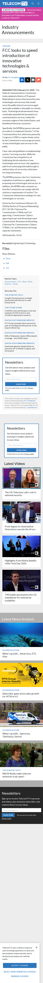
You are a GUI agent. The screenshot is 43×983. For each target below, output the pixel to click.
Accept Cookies (19, 965)
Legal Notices (32, 407)
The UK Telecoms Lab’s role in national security (20, 494)
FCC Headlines (13, 77)
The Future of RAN (13, 308)
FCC (19, 282)
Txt (7, 268)
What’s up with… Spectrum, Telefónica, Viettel (16, 735)
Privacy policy (29, 454)
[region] (20, 963)
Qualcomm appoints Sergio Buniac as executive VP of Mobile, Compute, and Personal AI (20, 348)
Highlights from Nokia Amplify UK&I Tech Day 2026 (20, 562)
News (24, 282)
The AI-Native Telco (14, 295)
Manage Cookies (20, 976)
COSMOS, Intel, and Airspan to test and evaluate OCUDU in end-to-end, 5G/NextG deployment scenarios (20, 313)
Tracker (6, 46)
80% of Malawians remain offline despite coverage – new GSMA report (21, 337)
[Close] (36, 947)
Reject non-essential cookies (20, 971)
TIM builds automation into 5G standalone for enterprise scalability (21, 597)
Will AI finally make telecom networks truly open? (16, 775)
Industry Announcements (18, 29)
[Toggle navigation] (38, 3)
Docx (8, 258)
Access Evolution (10, 650)
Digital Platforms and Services (19, 320)
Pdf (7, 263)
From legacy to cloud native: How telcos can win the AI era (20, 528)
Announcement (10, 282)
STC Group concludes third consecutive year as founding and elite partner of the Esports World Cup (21, 325)
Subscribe (21, 384)
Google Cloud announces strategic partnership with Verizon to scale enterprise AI (18, 300)
